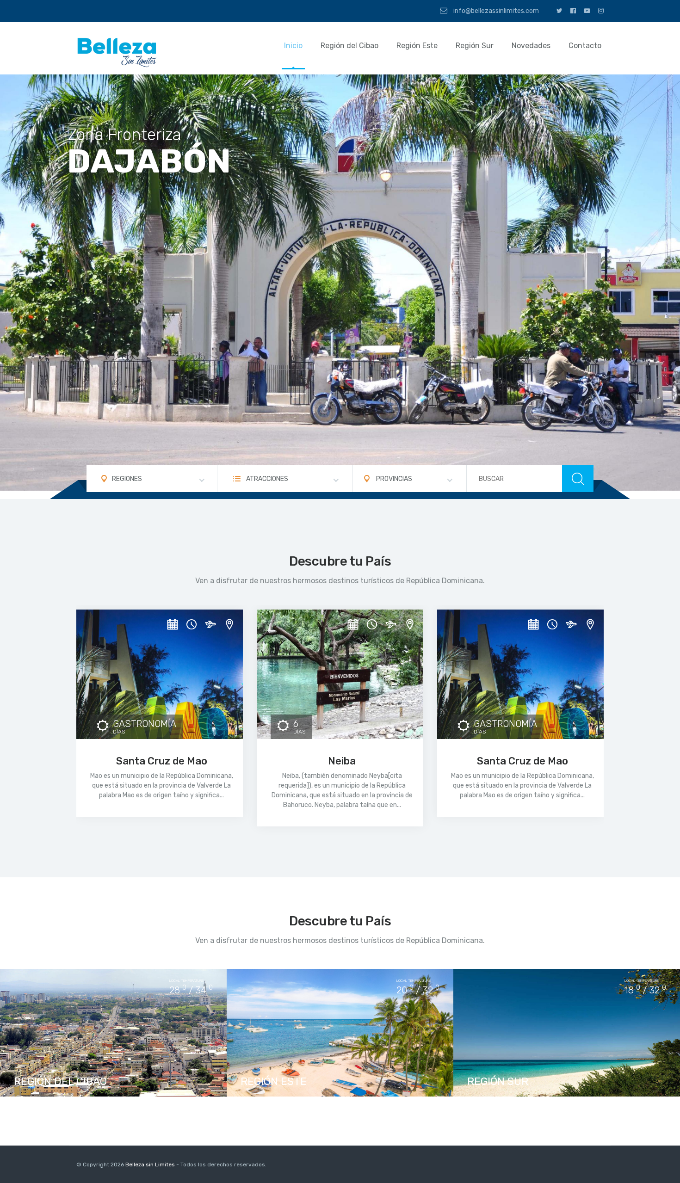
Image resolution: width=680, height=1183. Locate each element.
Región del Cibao (349, 45)
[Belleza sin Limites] (117, 52)
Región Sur (475, 45)
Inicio (293, 45)
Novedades (531, 45)
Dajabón (149, 161)
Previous (18, 286)
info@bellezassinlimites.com (495, 11)
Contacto (585, 45)
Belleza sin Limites (150, 1164)
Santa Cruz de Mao (161, 761)
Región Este (417, 45)
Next (661, 286)
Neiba (342, 761)
